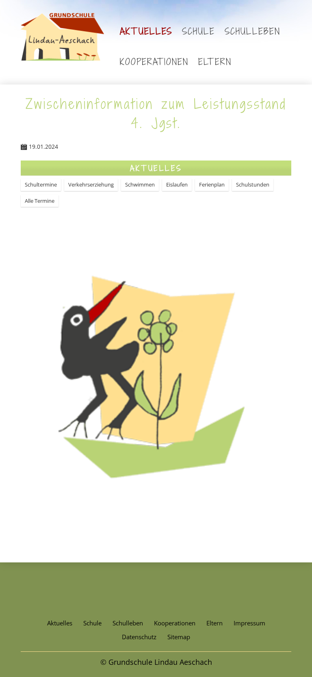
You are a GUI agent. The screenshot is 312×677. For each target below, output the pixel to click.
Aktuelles (146, 31)
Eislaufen (177, 184)
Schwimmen (140, 184)
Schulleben (252, 31)
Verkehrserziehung (91, 184)
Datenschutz (139, 637)
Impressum (249, 623)
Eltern (215, 61)
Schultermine (41, 184)
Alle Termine (39, 200)
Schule (198, 31)
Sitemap (178, 637)
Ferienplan (212, 184)
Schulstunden (252, 184)
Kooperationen (154, 61)
